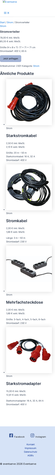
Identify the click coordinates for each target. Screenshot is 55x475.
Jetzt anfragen (10, 58)
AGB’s (31, 455)
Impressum (30, 448)
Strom (10, 22)
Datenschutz (30, 451)
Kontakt (31, 444)
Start (2, 22)
